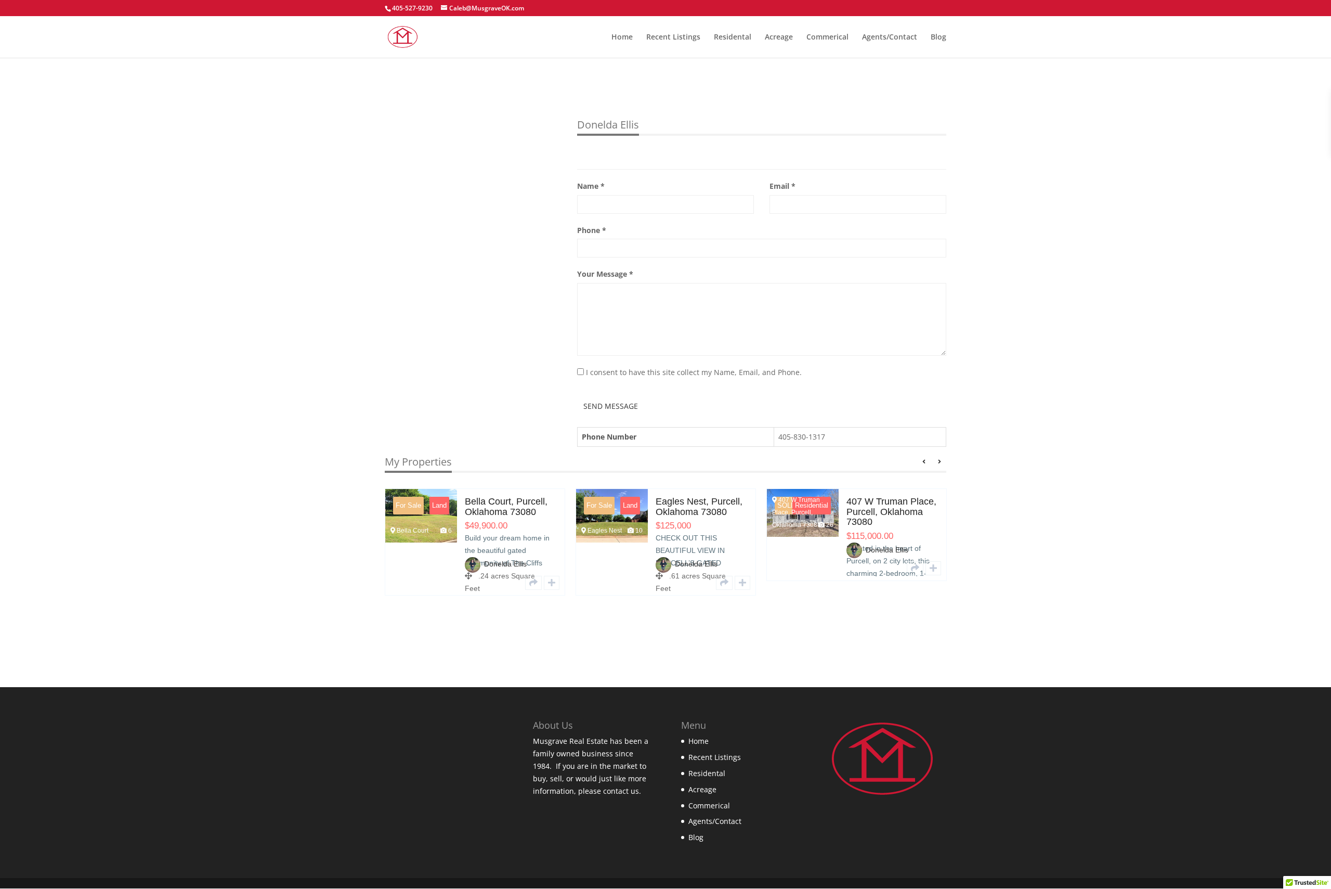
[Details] (383, 583)
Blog (938, 37)
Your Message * (605, 274)
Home (622, 37)
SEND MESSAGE (610, 406)
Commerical (827, 37)
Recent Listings (673, 37)
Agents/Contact (889, 37)
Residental (732, 37)
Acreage (779, 37)
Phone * (591, 230)
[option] (516, 549)
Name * (591, 186)
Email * (782, 186)
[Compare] (402, 583)
